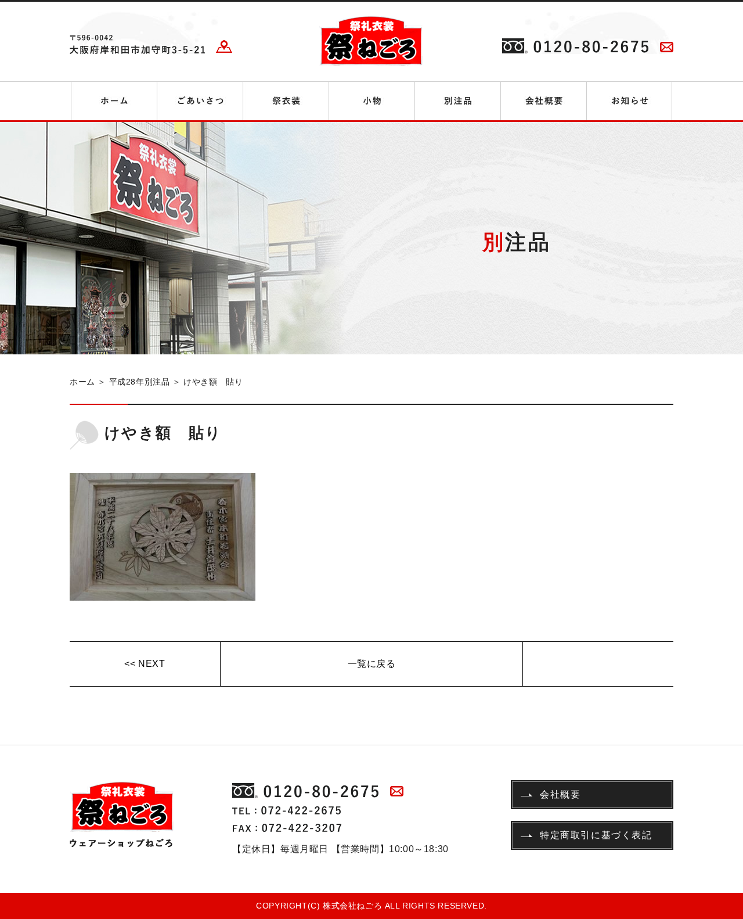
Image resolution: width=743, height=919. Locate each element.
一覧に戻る (372, 664)
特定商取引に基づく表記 (596, 835)
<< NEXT (144, 664)
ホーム (82, 381)
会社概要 (560, 794)
